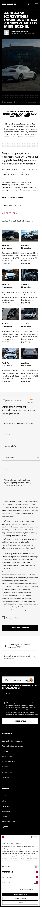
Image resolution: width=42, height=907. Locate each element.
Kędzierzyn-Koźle (10, 822)
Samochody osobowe (12, 741)
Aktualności (7, 756)
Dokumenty (7, 772)
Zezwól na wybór (20, 898)
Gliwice (5, 801)
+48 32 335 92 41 (10, 213)
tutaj (24, 536)
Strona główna (7, 102)
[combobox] (21, 457)
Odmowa (20, 902)
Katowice (6, 806)
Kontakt (5, 777)
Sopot (5, 816)
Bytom (5, 827)
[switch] (36, 872)
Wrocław (6, 811)
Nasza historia (8, 762)
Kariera (5, 767)
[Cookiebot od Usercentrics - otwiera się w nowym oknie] (29, 837)
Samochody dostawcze (12, 746)
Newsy (16, 102)
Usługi (5, 751)
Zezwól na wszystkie (20, 894)
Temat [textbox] (6, 469)
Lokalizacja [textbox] (9, 457)
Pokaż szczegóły (27, 889)
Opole (4, 796)
